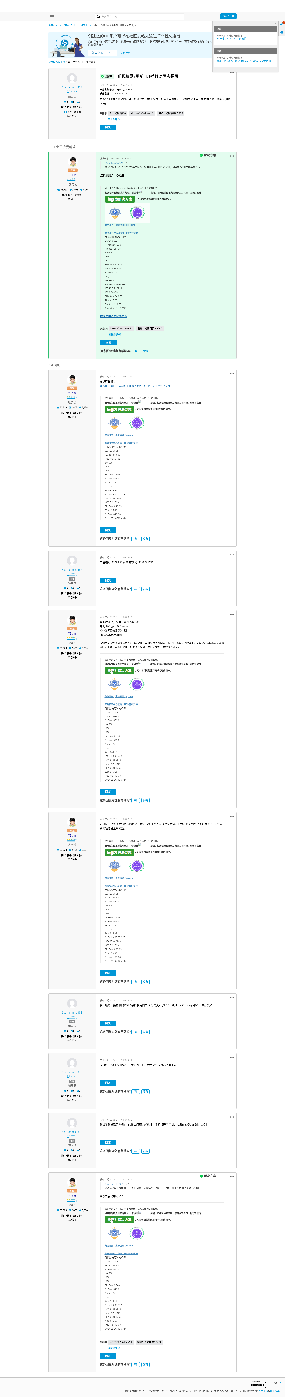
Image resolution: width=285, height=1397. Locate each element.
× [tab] (275, 23)
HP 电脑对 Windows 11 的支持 (231, 38)
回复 (108, 127)
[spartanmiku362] (72, 78)
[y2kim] (73, 162)
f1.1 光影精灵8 (118, 113)
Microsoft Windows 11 (142, 113)
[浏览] (51, 16)
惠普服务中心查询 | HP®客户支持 (121, 233)
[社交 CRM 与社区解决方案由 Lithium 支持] (258, 1383)
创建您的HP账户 (102, 53)
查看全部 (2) (115, 334)
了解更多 (125, 53)
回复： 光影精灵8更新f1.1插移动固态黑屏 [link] (115, 25)
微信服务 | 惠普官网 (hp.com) (120, 225)
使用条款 (263, 1390)
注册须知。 (276, 1390)
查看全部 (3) (114, 119)
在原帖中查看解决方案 (113, 316)
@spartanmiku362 (114, 163)
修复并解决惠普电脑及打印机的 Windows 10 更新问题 (244, 60)
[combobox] (139, 16)
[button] (232, 72)
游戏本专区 (69, 25)
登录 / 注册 (228, 16)
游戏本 (84, 25)
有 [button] (136, 351)
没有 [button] (146, 351)
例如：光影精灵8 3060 (170, 113)
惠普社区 (53, 25)
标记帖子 (72, 116)
